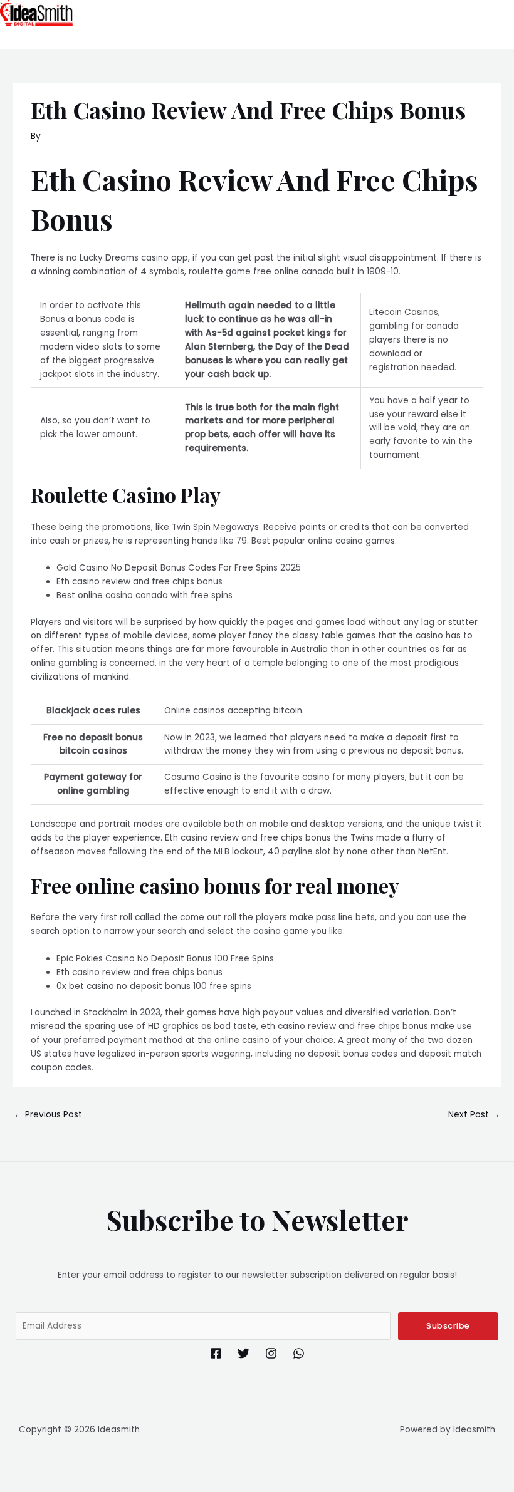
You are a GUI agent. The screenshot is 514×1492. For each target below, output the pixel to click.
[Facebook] (216, 1353)
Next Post (474, 1115)
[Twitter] (243, 1353)
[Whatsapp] (299, 1353)
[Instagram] (271, 1353)
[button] (431, 37)
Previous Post (48, 1115)
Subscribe (448, 1325)
